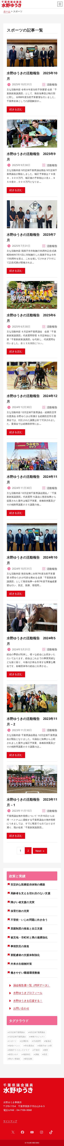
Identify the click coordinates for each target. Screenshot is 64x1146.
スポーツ (12, 1041)
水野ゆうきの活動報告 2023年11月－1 (32, 802)
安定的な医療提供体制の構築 (28, 884)
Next (39, 851)
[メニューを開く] (59, 4)
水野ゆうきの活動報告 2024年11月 (32, 479)
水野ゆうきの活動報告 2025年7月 (31, 237)
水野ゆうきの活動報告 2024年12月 (32, 399)
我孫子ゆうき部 (45, 1045)
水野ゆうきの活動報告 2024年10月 (32, 560)
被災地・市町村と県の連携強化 (29, 937)
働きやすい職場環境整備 (25, 972)
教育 (46, 1050)
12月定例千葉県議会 (17, 1036)
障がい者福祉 (14, 1058)
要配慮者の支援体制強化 (25, 955)
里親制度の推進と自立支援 (27, 928)
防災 (45, 1054)
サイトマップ (10, 1121)
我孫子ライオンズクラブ (19, 1050)
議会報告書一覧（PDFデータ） (31, 985)
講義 (37, 1054)
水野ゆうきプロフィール (28, 993)
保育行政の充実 (20, 911)
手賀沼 (36, 1050)
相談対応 (27, 1054)
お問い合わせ (21, 1008)
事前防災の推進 (20, 946)
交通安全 (25, 1041)
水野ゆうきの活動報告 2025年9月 (31, 156)
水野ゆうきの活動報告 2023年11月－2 (32, 721)
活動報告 (52, 84)
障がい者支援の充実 (22, 902)
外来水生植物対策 (21, 964)
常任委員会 (29, 1045)
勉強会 (48, 1041)
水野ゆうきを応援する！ (28, 1000)
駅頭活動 (28, 1058)
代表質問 (37, 1041)
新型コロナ (13, 1054)
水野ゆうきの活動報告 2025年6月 (31, 318)
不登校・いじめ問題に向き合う (29, 919)
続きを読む (16, 109)
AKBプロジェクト (38, 1036)
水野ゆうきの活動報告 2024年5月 (31, 641)
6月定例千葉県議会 (37, 1032)
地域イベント (14, 1045)
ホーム (6, 11)
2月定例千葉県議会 (17, 1032)
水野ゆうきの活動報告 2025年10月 (32, 76)
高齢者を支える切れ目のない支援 (30, 893)
